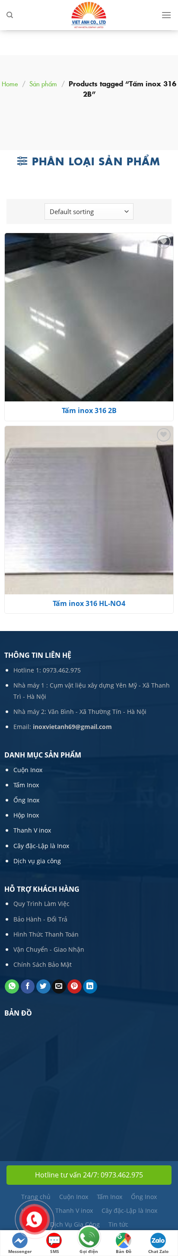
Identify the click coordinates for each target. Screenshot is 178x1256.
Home (10, 83)
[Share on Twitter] (43, 986)
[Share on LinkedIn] (90, 986)
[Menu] (166, 14)
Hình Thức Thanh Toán (46, 934)
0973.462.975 (62, 670)
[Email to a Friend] (59, 986)
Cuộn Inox (27, 770)
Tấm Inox (26, 785)
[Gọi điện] (89, 1238)
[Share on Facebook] (28, 986)
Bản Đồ (123, 1251)
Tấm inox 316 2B (89, 410)
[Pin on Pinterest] (74, 986)
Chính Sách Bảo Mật (42, 964)
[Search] (9, 15)
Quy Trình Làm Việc (41, 903)
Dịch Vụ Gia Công (75, 1224)
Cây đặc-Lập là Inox (41, 846)
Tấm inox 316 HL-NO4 (89, 603)
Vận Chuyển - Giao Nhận (48, 949)
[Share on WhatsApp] (12, 986)
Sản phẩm (43, 83)
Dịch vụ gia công (37, 861)
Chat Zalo (158, 1251)
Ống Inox (26, 800)
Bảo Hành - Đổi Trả (40, 919)
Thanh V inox (32, 830)
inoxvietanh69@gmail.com (72, 727)
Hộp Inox (26, 815)
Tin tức (118, 1224)
